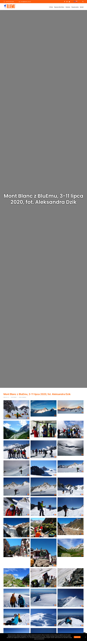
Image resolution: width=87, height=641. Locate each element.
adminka (24, 397)
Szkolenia (68, 7)
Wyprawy (14, 397)
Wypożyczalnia (75, 7)
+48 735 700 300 (10, 1)
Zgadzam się (77, 637)
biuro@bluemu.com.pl (26, 1)
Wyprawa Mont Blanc (59, 7)
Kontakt (82, 7)
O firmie (51, 7)
